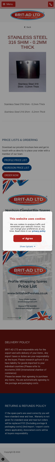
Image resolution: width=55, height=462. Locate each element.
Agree (29, 238)
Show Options (27, 246)
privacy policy (38, 231)
